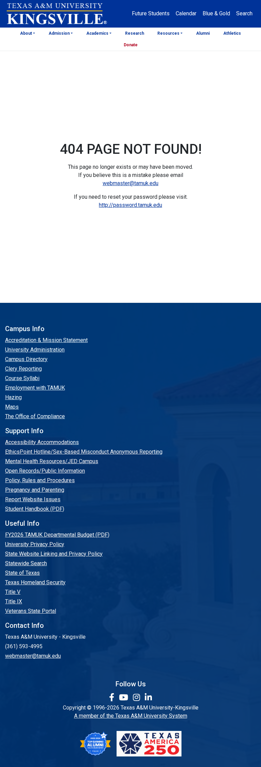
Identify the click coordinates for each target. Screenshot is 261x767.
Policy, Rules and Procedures (40, 480)
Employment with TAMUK (35, 388)
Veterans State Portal (30, 611)
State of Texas (22, 573)
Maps (12, 407)
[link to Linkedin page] (148, 697)
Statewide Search (26, 563)
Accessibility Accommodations (42, 442)
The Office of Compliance (35, 416)
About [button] (26, 33)
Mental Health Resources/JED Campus (51, 461)
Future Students (151, 13)
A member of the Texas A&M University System (130, 716)
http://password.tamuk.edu (130, 205)
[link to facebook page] (113, 697)
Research (134, 33)
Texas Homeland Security (35, 582)
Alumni (203, 33)
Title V (12, 592)
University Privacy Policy (34, 544)
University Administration (35, 349)
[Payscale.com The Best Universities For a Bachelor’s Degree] (95, 743)
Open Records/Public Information (45, 471)
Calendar (186, 13)
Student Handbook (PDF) (34, 509)
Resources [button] (168, 33)
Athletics (232, 33)
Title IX (13, 601)
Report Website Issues (32, 499)
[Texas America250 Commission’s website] (149, 743)
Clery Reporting (23, 368)
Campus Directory (26, 359)
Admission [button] (59, 33)
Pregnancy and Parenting (34, 490)
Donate (131, 45)
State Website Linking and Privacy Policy (54, 554)
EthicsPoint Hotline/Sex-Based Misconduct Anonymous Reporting (83, 451)
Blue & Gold (216, 13)
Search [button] (244, 13)
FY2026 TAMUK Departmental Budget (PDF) (57, 535)
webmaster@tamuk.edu (130, 183)
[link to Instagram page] (137, 697)
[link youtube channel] (125, 697)
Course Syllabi (22, 378)
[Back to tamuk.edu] (56, 14)
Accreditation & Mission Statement (46, 340)
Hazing (13, 397)
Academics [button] (97, 33)
